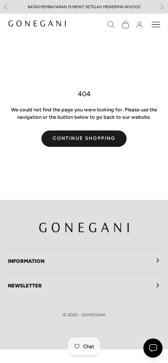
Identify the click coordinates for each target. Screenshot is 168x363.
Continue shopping (84, 138)
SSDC (94, 332)
